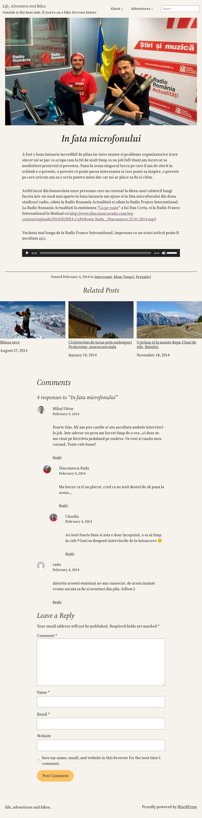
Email (43, 714)
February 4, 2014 (66, 414)
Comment (47, 635)
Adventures (140, 8)
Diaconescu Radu (74, 468)
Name (43, 692)
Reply (57, 457)
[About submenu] (122, 9)
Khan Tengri (124, 276)
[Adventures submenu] (152, 9)
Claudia (72, 516)
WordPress (187, 806)
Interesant (103, 276)
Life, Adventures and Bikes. (24, 6)
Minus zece (10, 342)
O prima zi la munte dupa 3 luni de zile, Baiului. (166, 344)
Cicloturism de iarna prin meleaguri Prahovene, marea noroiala (100, 344)
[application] (101, 253)
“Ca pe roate (108, 207)
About (115, 8)
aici (42, 238)
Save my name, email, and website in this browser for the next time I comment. (101, 760)
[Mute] (164, 253)
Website (44, 735)
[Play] (27, 253)
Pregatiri (143, 276)
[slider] (172, 252)
